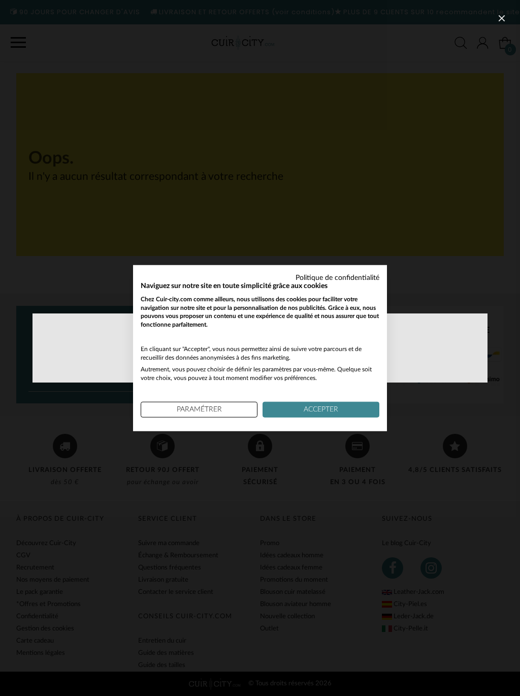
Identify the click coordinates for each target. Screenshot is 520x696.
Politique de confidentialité (337, 277)
